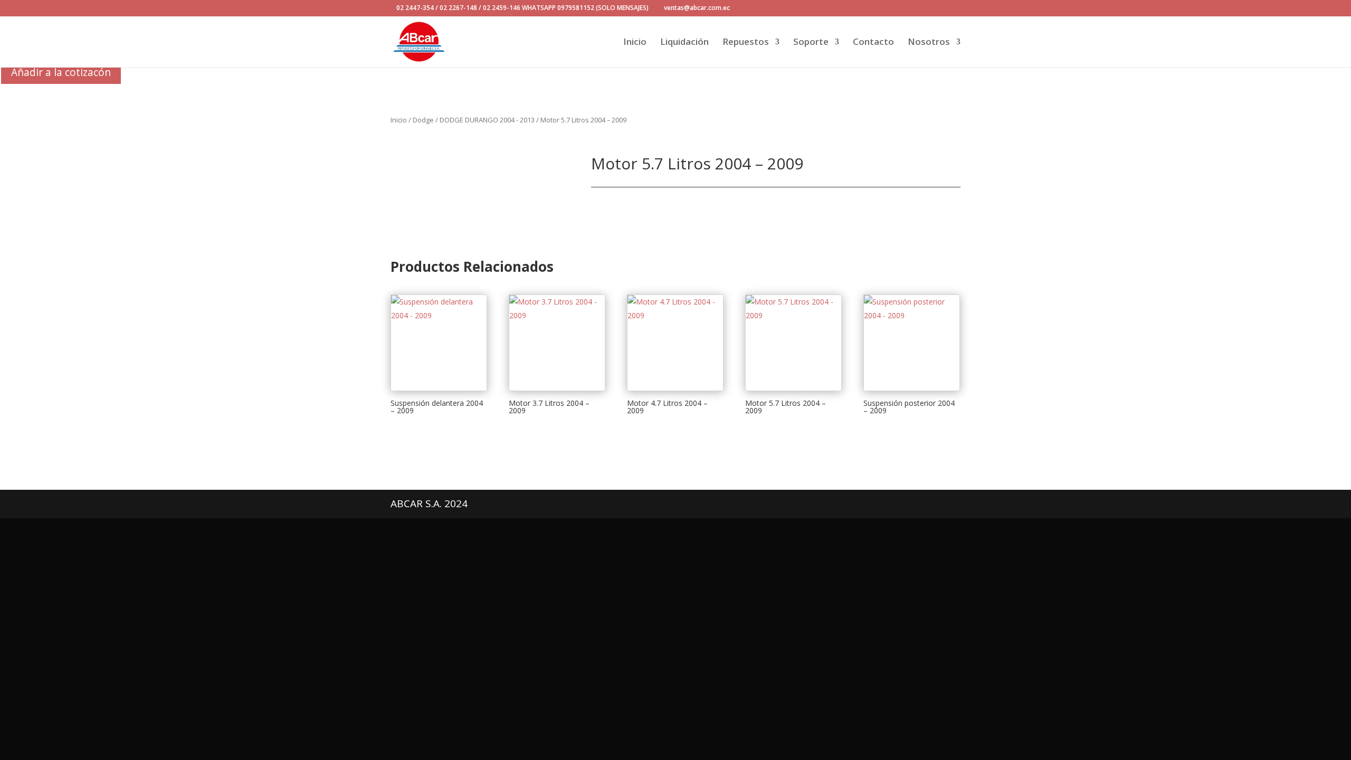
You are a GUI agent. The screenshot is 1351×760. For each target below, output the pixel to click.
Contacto (873, 43)
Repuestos (745, 43)
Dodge (423, 120)
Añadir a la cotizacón (61, 72)
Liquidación (684, 43)
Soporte (811, 43)
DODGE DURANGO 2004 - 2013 (487, 120)
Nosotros (929, 43)
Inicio (634, 43)
